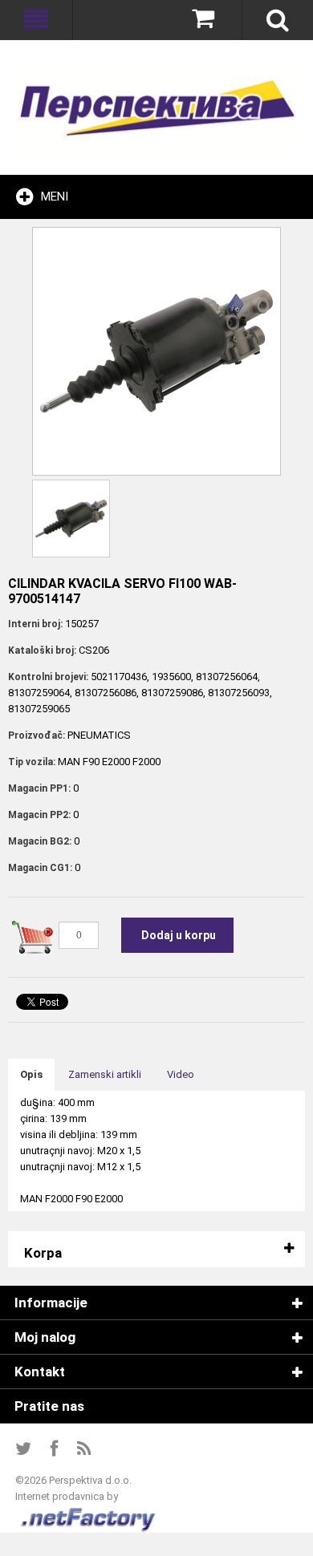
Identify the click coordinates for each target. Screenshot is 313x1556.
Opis (31, 1074)
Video (180, 1074)
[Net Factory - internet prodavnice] (88, 1512)
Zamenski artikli (104, 1074)
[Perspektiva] (156, 107)
